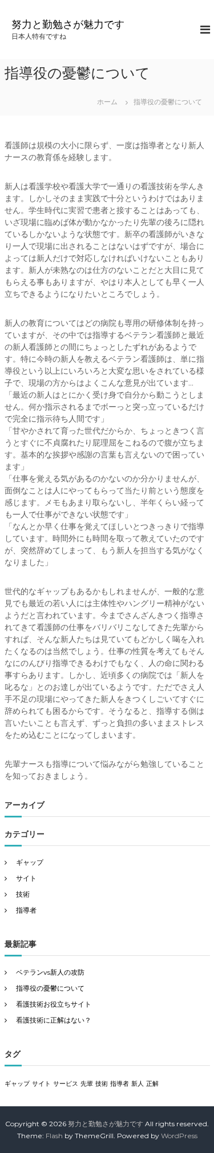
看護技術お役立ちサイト (53, 1004)
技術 (23, 894)
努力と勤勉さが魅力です (67, 24)
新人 (137, 1083)
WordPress (179, 1135)
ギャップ (29, 862)
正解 (152, 1083)
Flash (54, 1135)
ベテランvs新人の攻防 (50, 972)
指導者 (26, 910)
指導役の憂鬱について (50, 988)
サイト (26, 878)
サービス (65, 1083)
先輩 (86, 1083)
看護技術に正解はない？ (53, 1020)
